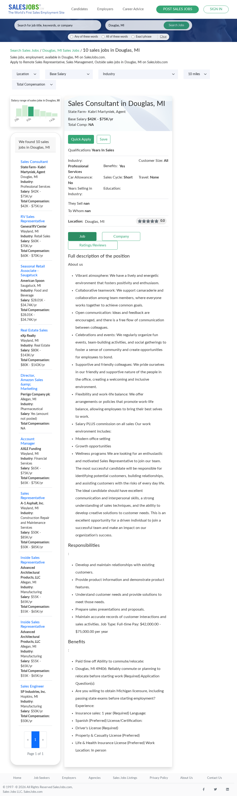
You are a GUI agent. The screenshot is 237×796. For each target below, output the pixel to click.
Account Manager (28, 441)
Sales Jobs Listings (125, 778)
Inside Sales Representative (33, 560)
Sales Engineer (32, 686)
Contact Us (214, 778)
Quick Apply (81, 139)
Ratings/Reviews (92, 245)
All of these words (117, 36)
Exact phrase (143, 36)
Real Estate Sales (34, 330)
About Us (186, 778)
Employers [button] (105, 9)
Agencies (95, 778)
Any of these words (86, 36)
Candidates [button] (79, 9)
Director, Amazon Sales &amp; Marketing (32, 382)
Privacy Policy (159, 778)
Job (82, 236)
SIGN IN (216, 9)
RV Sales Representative (33, 219)
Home (17, 778)
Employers (69, 778)
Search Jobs (176, 25)
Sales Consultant (34, 162)
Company (121, 236)
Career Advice (133, 9)
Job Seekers (42, 778)
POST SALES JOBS (177, 9)
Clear (163, 36)
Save (103, 139)
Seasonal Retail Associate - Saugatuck (33, 270)
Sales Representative (33, 496)
